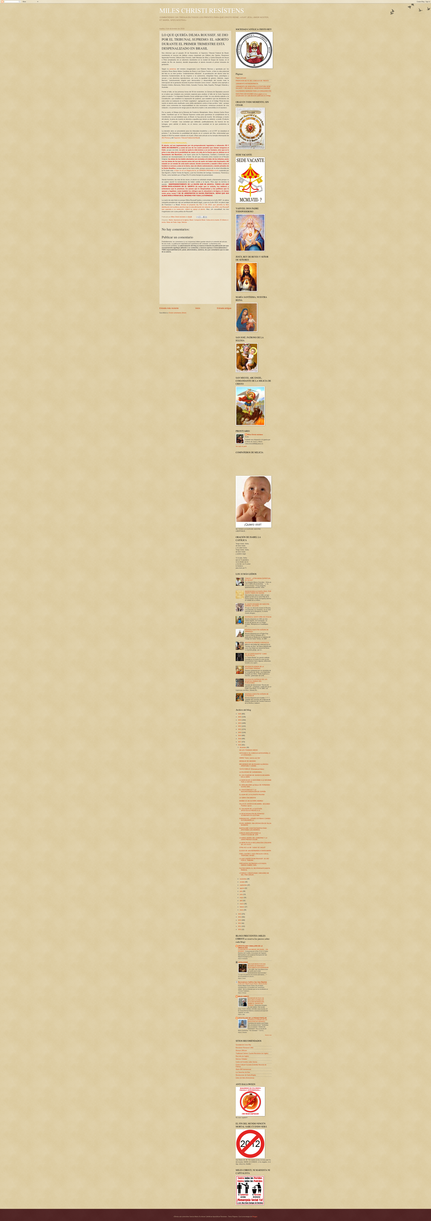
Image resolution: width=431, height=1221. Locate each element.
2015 (240, 914)
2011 (240, 926)
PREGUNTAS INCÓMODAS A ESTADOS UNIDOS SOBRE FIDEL (252, 864)
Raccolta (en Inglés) (242, 1056)
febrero (242, 907)
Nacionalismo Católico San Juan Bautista (252, 982)
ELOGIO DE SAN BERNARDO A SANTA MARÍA (255, 851)
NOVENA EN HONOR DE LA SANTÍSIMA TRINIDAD (254, 667)
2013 (240, 920)
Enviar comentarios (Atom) (177, 313)
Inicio (197, 308)
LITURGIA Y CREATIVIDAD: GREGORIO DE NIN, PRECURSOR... (254, 874)
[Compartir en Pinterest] (206, 217)
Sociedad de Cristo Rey (243, 1045)
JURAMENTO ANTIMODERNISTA (247, 84)
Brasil (191, 220)
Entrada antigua (224, 308)
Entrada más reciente (169, 308)
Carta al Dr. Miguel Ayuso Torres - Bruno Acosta (252, 984)
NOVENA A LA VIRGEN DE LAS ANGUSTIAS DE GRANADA (257, 1020)
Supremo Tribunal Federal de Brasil (186, 138)
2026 (240, 714)
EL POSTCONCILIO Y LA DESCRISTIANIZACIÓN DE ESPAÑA (252, 790)
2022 (240, 726)
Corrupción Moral (199, 220)
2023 (240, 723)
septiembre (243, 885)
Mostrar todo (268, 1035)
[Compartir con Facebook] (204, 217)
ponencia (172, 69)
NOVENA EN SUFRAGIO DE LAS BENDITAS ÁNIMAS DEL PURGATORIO (256, 681)
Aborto (171, 220)
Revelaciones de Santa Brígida (246, 1075)
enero (242, 910)
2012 (240, 923)
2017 (240, 742)
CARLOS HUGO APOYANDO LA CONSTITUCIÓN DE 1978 (250, 834)
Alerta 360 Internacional (243, 1069)
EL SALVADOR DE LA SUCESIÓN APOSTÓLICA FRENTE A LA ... (250, 809)
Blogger (254, 1216)
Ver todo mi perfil (241, 446)
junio (241, 894)
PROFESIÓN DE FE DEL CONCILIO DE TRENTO (252, 81)
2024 (240, 720)
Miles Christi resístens (255, 434)
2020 (240, 732)
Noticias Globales (241, 1059)
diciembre (243, 747)
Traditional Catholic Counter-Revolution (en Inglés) (252, 1053)
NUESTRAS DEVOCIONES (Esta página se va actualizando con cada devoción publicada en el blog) (253, 95)
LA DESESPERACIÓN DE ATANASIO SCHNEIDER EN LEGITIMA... (251, 814)
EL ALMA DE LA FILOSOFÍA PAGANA (252, 794)
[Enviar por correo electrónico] (197, 217)
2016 (240, 745)
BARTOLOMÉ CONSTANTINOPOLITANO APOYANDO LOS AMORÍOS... (253, 829)
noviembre (243, 879)
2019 (240, 735)
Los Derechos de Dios (243, 1072)
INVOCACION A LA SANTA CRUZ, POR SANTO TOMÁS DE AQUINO (258, 592)
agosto (242, 888)
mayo (242, 897)
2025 (240, 717)
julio (241, 891)
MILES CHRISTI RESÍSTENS (201, 10)
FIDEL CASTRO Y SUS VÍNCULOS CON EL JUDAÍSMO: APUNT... (254, 854)
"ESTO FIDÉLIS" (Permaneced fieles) (251, 769)
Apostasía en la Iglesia (181, 220)
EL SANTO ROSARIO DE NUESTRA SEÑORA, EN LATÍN (257, 605)
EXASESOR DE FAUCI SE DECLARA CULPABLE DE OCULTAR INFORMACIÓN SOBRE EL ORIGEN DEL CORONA (256, 1001)
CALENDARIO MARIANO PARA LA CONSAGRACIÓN (253, 91)
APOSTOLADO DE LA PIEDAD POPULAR (252, 1018)
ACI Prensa (166, 138)
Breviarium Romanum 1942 (244, 1048)
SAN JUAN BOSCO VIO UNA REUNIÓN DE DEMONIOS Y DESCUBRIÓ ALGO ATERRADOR (258, 965)
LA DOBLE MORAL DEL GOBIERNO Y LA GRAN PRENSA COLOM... (253, 838)
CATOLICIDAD (243, 962)
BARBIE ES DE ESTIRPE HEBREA (251, 801)
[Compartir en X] (202, 217)
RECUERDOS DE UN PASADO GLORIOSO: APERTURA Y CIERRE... (254, 765)
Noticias (184, 222)
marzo (242, 904)
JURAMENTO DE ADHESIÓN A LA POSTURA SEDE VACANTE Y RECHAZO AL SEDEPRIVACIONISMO (253, 87)
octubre (242, 882)
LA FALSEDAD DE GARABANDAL (250, 772)
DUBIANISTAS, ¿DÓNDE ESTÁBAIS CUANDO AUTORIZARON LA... (254, 819)
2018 (240, 738)
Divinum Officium (241, 1050)
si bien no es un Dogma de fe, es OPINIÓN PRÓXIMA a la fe (196, 170)
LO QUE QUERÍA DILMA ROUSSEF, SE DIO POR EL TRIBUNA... (254, 859)
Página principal (241, 78)
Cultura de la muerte (212, 220)
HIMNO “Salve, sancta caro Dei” (249, 758)
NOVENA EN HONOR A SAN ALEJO (257, 642)
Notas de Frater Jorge (174, 222)
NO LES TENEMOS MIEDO (248, 750)
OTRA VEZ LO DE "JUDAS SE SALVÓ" (252, 847)
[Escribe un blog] (200, 217)
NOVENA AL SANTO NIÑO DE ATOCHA (258, 617)
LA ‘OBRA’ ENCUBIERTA (247, 798)
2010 (240, 929)
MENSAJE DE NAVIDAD (247, 761)
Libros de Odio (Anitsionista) (245, 1078)
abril (241, 900)
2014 (240, 917)
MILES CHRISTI (243, 996)
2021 (240, 729)
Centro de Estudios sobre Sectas (246, 1062)
